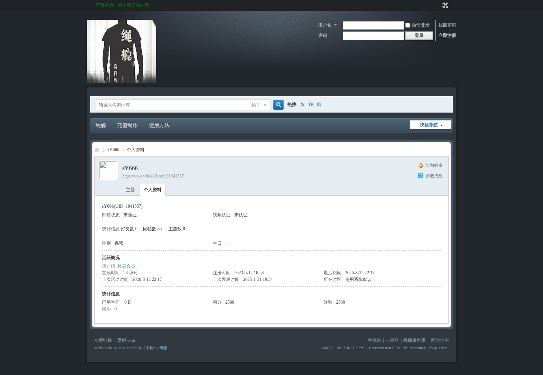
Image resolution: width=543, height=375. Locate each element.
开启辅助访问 (438, 5)
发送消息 (434, 175)
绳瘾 (101, 125)
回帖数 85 (152, 228)
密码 (322, 35)
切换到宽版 (444, 5)
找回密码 (447, 25)
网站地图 (440, 340)
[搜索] (277, 105)
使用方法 (159, 125)
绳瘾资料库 (414, 340)
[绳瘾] (121, 81)
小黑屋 (392, 340)
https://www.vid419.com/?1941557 (153, 176)
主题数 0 (176, 228)
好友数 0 (129, 228)
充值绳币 (127, 125)
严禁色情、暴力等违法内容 (122, 5)
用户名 (324, 25)
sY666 (113, 149)
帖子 (256, 105)
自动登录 (421, 25)
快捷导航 (429, 124)
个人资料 (152, 189)
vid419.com (127, 348)
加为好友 (434, 165)
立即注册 (447, 35)
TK (311, 104)
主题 (130, 189)
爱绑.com (126, 340)
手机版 (374, 340)
